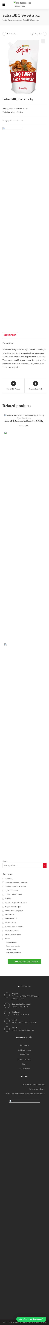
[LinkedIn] (29, 1303)
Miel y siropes (10, 923)
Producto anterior (12, 34)
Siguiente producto (36, 34)
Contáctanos (24, 1069)
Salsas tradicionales (15, 20)
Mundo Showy (11, 942)
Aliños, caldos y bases (13, 894)
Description (10, 335)
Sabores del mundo (13, 946)
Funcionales (9, 914)
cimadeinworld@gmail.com (23, 1030)
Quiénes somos (24, 1050)
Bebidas (8, 898)
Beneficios (24, 1055)
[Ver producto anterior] (4, 34)
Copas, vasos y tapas (13, 907)
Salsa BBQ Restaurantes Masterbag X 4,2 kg (24, 421)
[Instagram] (24, 1303)
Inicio (4, 20)
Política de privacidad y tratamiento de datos (25, 1094)
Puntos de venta (25, 1059)
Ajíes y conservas (11, 890)
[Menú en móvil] (3, 4)
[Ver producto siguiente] (45, 34)
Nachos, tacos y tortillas (14, 927)
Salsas (7, 939)
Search (5, 861)
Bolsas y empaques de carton (16, 902)
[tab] (24, 335)
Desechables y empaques (14, 911)
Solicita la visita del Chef (33, 1084)
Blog (24, 1064)
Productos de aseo (12, 931)
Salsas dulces (11, 949)
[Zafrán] (12, 225)
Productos (24, 1045)
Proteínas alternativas (13, 935)
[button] (24, 961)
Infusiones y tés (11, 919)
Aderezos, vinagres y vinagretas (16, 882)
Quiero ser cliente (37, 1089)
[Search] (45, 865)
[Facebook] (19, 1303)
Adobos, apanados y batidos (15, 886)
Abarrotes (8, 878)
